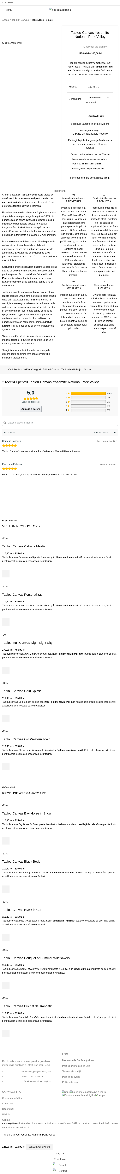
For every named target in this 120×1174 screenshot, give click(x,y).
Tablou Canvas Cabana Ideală (23, 546)
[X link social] (96, 370)
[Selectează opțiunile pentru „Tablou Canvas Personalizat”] (6, 622)
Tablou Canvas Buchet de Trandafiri (27, 1006)
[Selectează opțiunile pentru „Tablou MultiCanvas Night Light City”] (6, 670)
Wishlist (6, 1114)
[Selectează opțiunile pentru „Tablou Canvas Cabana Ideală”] (6, 573)
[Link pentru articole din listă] (30, 1078)
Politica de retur (70, 1082)
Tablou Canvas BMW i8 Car (21, 910)
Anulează (91, 102)
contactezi (106, 74)
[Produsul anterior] (109, 20)
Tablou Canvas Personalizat (22, 594)
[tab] (60, 191)
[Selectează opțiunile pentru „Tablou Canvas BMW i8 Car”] (6, 937)
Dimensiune (75, 99)
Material (73, 86)
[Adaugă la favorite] (6, 566)
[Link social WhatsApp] (112, 3)
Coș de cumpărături (12, 1098)
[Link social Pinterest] (108, 3)
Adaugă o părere (30, 409)
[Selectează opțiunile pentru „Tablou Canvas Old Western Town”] (6, 766)
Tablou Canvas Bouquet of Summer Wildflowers (36, 958)
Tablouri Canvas (20, 20)
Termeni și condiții (71, 1071)
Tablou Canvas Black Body (21, 861)
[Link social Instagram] (105, 3)
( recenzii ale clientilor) (95, 46)
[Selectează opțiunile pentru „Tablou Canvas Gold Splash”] (6, 718)
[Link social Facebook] (101, 3)
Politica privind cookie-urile (76, 1066)
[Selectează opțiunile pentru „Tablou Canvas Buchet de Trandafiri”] (6, 1033)
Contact (6, 1120)
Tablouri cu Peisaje (42, 20)
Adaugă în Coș (96, 116)
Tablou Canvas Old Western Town (26, 739)
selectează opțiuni (39, 1147)
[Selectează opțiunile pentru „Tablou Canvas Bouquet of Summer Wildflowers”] (6, 985)
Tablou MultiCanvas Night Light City (27, 643)
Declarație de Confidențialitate (78, 1060)
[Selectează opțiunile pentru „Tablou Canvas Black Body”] (6, 889)
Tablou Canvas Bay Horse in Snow (26, 813)
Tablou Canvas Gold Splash (22, 691)
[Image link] (13, 1054)
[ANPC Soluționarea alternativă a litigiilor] (88, 1092)
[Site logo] (60, 9)
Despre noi (8, 1109)
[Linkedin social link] (103, 370)
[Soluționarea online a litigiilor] (78, 1095)
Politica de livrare (71, 1077)
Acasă (5, 20)
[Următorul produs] (116, 20)
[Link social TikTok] (116, 3)
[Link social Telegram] (110, 370)
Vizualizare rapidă (6, 581)
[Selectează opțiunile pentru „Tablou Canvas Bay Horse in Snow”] (6, 841)
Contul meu (8, 1103)
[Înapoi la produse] (112, 20)
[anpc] (66, 1092)
